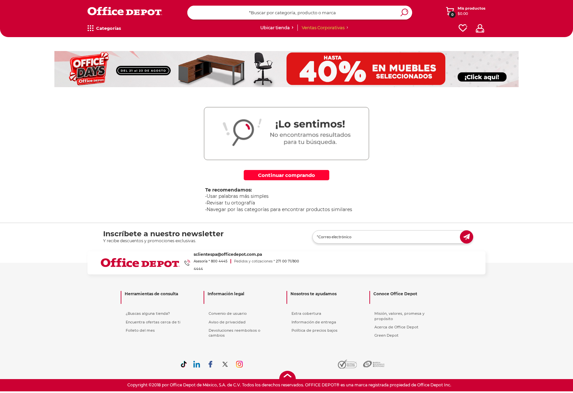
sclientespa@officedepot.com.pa (228, 254)
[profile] (480, 28)
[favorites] (463, 28)
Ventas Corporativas (323, 27)
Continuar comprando (286, 175)
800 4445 (219, 261)
